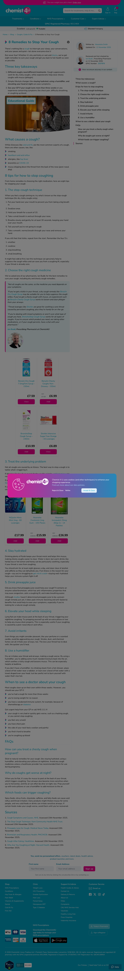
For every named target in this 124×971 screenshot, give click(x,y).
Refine (67, 490)
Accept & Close (89, 490)
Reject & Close (57, 490)
